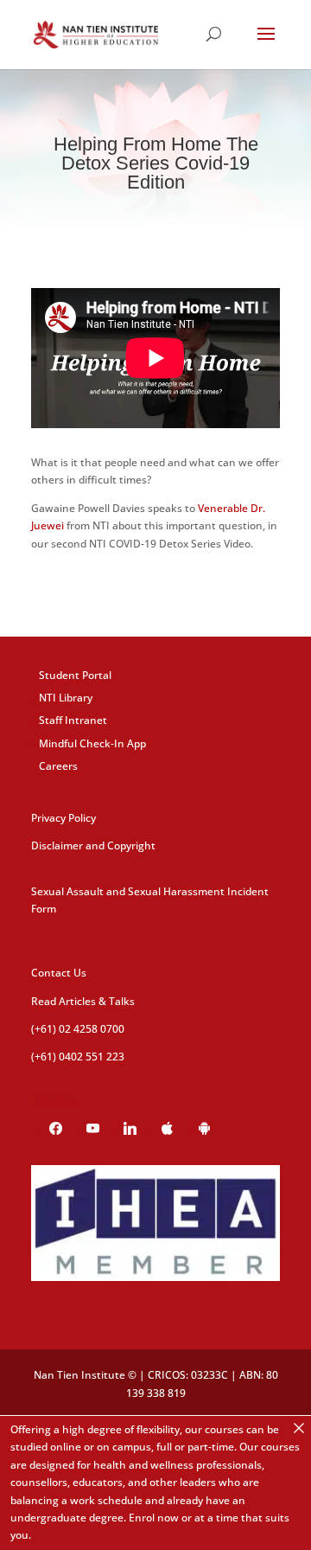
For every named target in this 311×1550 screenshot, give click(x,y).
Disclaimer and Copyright (93, 845)
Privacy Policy (63, 817)
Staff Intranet (73, 720)
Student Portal (75, 675)
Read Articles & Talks (83, 1001)
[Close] (299, 1428)
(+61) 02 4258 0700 (77, 1029)
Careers (58, 766)
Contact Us (58, 972)
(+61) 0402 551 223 (77, 1056)
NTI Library (65, 697)
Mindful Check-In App (92, 743)
